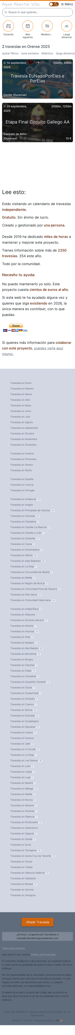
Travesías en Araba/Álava (25, 608)
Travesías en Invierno (22, 453)
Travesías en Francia (21, 484)
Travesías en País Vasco (25, 594)
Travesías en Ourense (23, 811)
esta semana (30, 53)
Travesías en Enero (21, 383)
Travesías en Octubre (22, 433)
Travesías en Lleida (22, 771)
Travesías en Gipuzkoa (24, 726)
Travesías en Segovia (23, 833)
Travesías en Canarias (24, 516)
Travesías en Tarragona (25, 850)
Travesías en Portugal (22, 490)
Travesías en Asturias (24, 631)
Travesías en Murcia (22, 799)
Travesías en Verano (21, 464)
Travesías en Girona (23, 710)
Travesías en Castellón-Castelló (29, 681)
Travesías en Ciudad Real (25, 693)
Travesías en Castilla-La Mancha (30, 527)
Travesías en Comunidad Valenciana (32, 600)
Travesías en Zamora (22, 889)
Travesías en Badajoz (23, 642)
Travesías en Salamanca (24, 827)
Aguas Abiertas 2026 (20, 4)
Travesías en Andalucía (25, 499)
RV (57, 1020)
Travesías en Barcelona (25, 653)
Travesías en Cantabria (24, 521)
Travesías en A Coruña (24, 749)
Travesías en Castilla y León (27, 532)
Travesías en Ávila (21, 637)
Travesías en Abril (20, 399)
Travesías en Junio (20, 411)
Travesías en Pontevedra (25, 822)
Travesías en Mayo (20, 405)
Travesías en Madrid (22, 783)
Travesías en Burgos (21, 659)
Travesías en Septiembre (24, 427)
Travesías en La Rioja (23, 566)
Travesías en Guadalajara (24, 721)
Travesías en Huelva (23, 732)
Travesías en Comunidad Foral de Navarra (35, 588)
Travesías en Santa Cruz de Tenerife (32, 855)
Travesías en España (21, 479)
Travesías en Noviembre (23, 439)
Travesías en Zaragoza (23, 895)
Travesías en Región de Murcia (28, 583)
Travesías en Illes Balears (26, 648)
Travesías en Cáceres (23, 665)
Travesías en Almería (23, 625)
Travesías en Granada (24, 715)
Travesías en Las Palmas (25, 760)
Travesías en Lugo (21, 777)
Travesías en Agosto (21, 422)
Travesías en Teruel (21, 861)
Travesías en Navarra (23, 805)
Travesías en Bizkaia (23, 884)
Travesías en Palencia (23, 816)
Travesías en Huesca (22, 738)
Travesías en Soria (20, 844)
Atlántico (47, 53)
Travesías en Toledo (21, 867)
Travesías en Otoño (21, 470)
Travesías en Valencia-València (29, 872)
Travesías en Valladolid (23, 878)
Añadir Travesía (37, 922)
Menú (69, 4)
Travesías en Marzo (21, 394)
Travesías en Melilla (22, 577)
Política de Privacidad (43, 954)
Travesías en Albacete (22, 614)
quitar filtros (10, 53)
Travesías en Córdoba (23, 698)
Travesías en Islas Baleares (27, 560)
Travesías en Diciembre (23, 444)
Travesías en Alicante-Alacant (28, 620)
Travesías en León (21, 766)
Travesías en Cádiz (22, 670)
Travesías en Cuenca (23, 704)
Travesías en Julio (20, 416)
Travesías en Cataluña (24, 538)
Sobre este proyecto (13, 948)
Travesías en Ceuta (22, 544)
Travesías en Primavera (23, 459)
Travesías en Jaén (21, 743)
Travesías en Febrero (22, 388)
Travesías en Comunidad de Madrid (31, 572)
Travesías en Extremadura (26, 549)
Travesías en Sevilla (22, 839)
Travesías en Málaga (23, 788)
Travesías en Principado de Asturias (32, 510)
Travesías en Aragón (21, 504)
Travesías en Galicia (23, 555)
